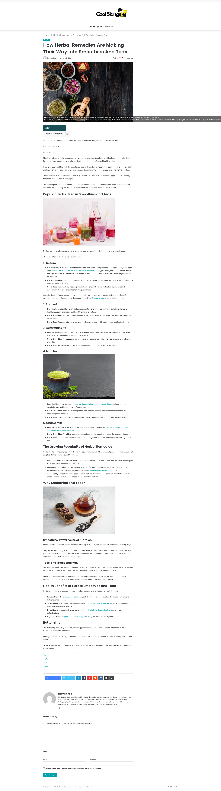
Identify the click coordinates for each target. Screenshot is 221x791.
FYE (46, 670)
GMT (46, 655)
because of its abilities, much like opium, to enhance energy (76, 271)
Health (53, 35)
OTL (46, 659)
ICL (45, 663)
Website (93, 760)
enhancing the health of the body (103, 470)
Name (46, 751)
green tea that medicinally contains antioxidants (92, 404)
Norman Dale (51, 58)
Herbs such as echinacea (72, 597)
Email (45, 760)
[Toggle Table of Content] (66, 134)
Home (47, 35)
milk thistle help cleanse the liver (97, 610)
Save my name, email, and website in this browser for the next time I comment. (74, 768)
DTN (46, 673)
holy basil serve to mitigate (98, 603)
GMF (46, 666)
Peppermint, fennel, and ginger (74, 616)
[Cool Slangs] (110, 13)
